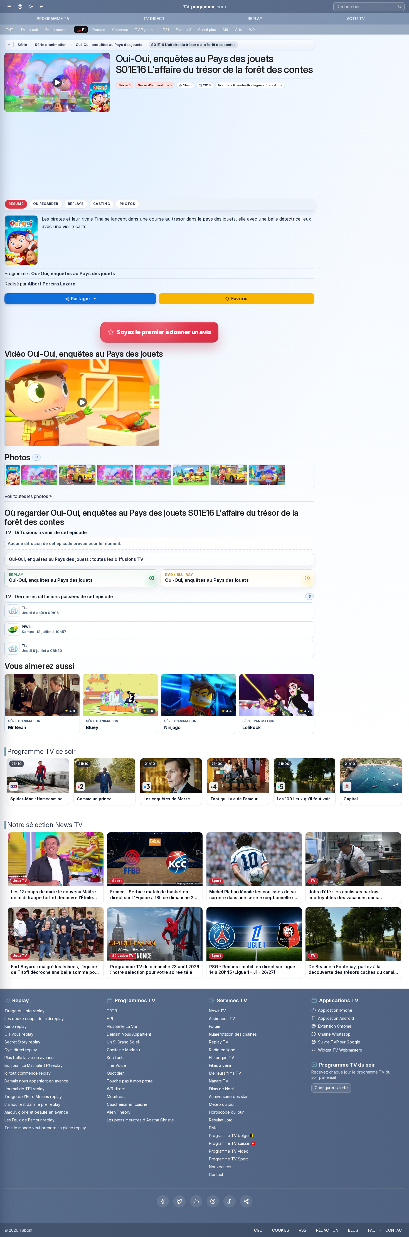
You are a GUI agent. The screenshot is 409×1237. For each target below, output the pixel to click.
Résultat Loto (221, 1120)
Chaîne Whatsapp (334, 1034)
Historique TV (221, 1057)
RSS (302, 1230)
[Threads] (213, 1201)
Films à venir (220, 1065)
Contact (216, 1174)
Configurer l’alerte (331, 1087)
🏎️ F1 (81, 30)
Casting (101, 204)
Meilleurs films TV (225, 1073)
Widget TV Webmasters (340, 1050)
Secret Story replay (22, 1042)
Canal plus (207, 30)
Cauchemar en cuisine (127, 1104)
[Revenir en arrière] (41, 6)
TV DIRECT (154, 18)
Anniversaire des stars (229, 1096)
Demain (98, 30)
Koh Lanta (116, 1057)
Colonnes (120, 30)
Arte (238, 30)
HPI (110, 1018)
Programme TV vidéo (228, 1151)
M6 (225, 30)
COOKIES (280, 1230)
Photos (127, 204)
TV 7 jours (144, 30)
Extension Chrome (334, 1026)
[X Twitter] (179, 1201)
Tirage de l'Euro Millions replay (33, 1096)
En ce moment (57, 30)
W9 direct (116, 1088)
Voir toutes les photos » (28, 496)
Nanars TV (218, 1081)
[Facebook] (163, 1201)
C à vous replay (18, 1034)
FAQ (372, 1230)
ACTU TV (356, 18)
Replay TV (218, 1042)
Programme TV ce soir (41, 751)
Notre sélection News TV (45, 825)
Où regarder (45, 204)
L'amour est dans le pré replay (32, 1104)
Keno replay (15, 1026)
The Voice (116, 1065)
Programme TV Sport (228, 1159)
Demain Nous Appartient (129, 1034)
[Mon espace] (19, 6)
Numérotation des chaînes (233, 1034)
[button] (246, 1201)
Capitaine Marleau (123, 1049)
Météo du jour (222, 1104)
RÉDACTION (327, 1230)
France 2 (183, 30)
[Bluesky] (196, 1201)
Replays (75, 204)
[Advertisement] (159, 155)
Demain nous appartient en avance (36, 1081)
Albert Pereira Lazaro (51, 284)
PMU (213, 1127)
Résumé (16, 204)
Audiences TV (222, 1018)
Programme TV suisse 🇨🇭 (232, 1143)
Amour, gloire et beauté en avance (36, 1112)
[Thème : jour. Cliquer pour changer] (30, 6)
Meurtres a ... (118, 1096)
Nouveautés (220, 1166)
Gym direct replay (20, 1049)
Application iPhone (335, 1010)
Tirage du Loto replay (24, 1010)
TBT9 (112, 1010)
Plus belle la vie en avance (29, 1057)
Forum (214, 1026)
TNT (9, 30)
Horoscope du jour (226, 1112)
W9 (252, 30)
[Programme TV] (9, 45)
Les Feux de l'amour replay (29, 1120)
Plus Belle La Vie (122, 1026)
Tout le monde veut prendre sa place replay (45, 1127)
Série (22, 45)
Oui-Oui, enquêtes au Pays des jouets (109, 45)
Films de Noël (221, 1088)
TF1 (166, 30)
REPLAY (255, 18)
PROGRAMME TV (53, 18)
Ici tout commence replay (27, 1073)
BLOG (353, 1230)
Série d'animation (50, 45)
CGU (258, 1230)
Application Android (336, 1018)
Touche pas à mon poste (130, 1081)
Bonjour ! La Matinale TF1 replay (33, 1065)
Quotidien (116, 1073)
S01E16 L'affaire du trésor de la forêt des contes (193, 45)
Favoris (239, 298)
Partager (80, 298)
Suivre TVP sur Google (339, 1042)
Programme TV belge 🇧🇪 (232, 1135)
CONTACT (395, 1230)
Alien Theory (118, 1112)
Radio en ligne (222, 1049)
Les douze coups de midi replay (34, 1018)
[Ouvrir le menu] (9, 6)
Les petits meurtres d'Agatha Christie (140, 1120)
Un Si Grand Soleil (123, 1042)
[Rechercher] (400, 6)
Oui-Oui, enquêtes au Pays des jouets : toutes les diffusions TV (76, 559)
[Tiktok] (229, 1201)
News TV (217, 1010)
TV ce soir (29, 30)
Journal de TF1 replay (24, 1088)
